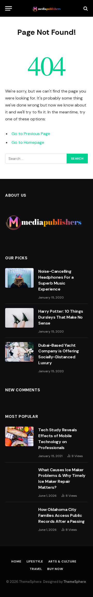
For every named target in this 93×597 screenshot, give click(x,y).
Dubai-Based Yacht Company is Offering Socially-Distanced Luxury (58, 354)
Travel (36, 569)
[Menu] (8, 8)
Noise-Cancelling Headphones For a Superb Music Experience (55, 280)
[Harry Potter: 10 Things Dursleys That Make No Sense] (19, 318)
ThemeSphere (75, 581)
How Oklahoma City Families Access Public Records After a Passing (62, 515)
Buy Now (55, 569)
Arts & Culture (62, 561)
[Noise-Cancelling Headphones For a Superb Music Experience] (19, 278)
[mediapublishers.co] (46, 8)
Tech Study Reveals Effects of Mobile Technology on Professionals (57, 438)
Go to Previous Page (31, 133)
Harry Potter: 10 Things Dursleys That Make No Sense (60, 317)
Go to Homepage (28, 142)
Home (16, 561)
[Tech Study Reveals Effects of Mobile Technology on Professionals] (19, 436)
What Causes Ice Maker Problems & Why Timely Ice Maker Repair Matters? (62, 478)
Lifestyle (35, 561)
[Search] (85, 8)
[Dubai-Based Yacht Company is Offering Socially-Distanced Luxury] (19, 352)
